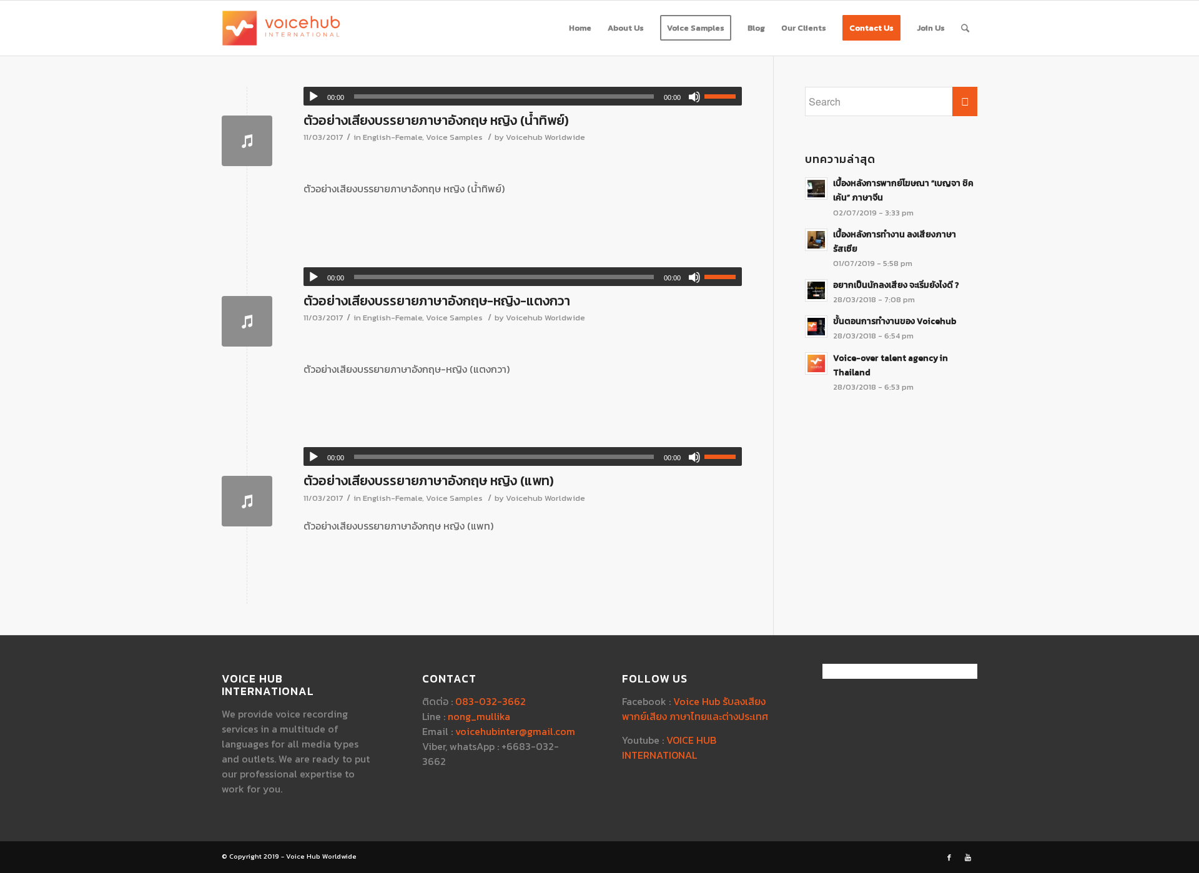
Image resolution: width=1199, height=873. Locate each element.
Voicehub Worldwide (545, 137)
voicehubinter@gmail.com (515, 731)
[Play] (313, 97)
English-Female (392, 137)
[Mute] (694, 97)
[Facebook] (949, 857)
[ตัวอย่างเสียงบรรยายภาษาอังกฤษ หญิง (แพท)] (247, 501)
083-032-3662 (490, 701)
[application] (522, 96)
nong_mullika (479, 716)
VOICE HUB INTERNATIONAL (669, 747)
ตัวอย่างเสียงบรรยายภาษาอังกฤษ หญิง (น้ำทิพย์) (436, 120)
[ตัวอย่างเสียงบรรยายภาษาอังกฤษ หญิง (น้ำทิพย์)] (247, 141)
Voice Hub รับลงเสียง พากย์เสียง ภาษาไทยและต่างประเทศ (695, 709)
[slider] (723, 96)
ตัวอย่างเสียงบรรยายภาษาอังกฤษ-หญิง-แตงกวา (436, 300)
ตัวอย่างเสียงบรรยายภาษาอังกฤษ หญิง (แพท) (428, 480)
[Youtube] (968, 857)
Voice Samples (454, 137)
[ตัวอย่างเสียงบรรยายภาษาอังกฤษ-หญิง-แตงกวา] (247, 321)
